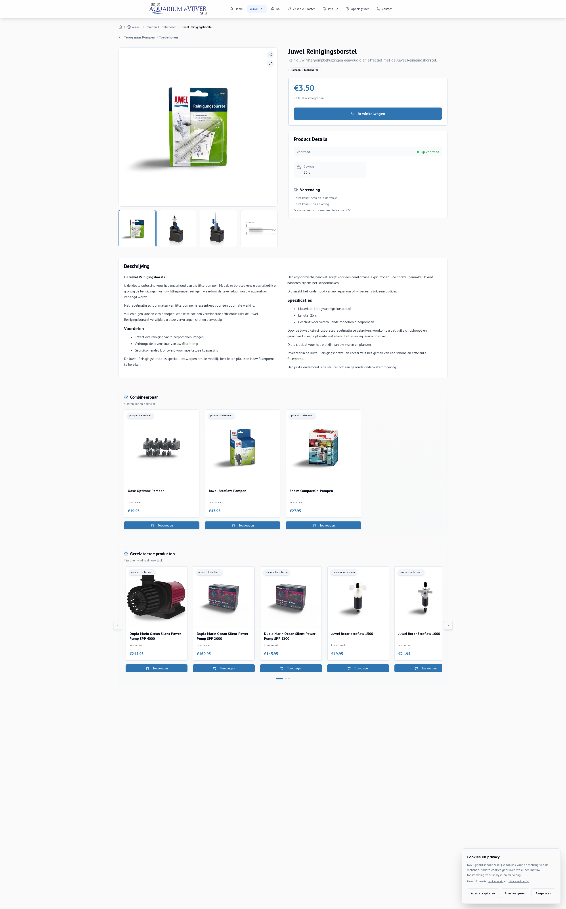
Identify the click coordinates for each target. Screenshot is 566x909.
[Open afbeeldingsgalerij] (270, 63)
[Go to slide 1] (279, 678)
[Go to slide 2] (286, 678)
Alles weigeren (515, 893)
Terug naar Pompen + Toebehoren (151, 37)
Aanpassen (543, 893)
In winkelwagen (371, 113)
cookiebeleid (495, 881)
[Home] (120, 27)
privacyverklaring (518, 881)
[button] (198, 127)
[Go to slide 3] (289, 678)
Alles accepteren (483, 893)
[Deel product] (270, 54)
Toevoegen (165, 525)
